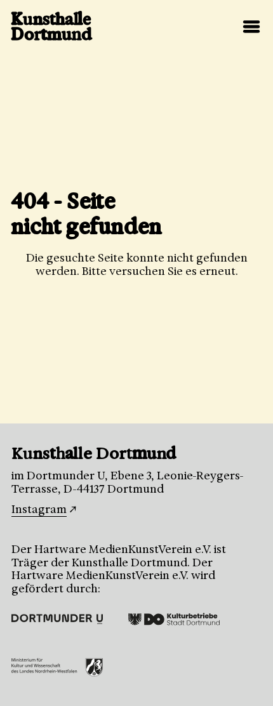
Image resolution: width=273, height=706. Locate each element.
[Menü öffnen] (251, 27)
